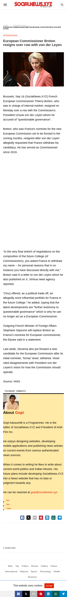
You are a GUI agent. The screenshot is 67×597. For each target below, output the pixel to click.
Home (5, 25)
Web (8, 504)
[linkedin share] (47, 518)
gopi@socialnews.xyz (44, 492)
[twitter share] (28, 517)
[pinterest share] (41, 518)
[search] (62, 5)
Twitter (8, 508)
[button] (33, 69)
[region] (33, 15)
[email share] (35, 518)
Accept (49, 586)
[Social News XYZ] (33, 4)
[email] (33, 594)
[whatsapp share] (53, 518)
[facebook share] (22, 518)
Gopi (19, 412)
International (20, 25)
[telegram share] (60, 518)
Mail (7, 500)
